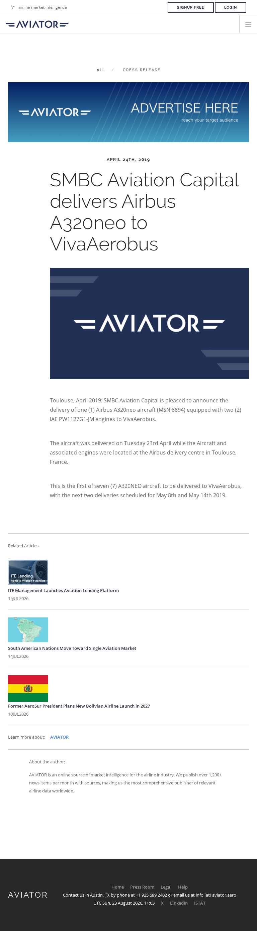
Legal (166, 887)
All (101, 70)
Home (117, 887)
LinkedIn (179, 903)
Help (183, 887)
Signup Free (190, 7)
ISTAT (199, 903)
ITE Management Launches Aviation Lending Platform (63, 590)
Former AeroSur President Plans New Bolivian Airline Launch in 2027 (79, 706)
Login (230, 7)
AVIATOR (59, 737)
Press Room (142, 887)
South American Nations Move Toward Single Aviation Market (72, 648)
